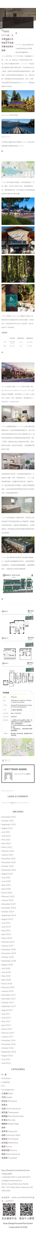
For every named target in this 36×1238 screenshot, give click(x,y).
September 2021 (9, 824)
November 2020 (9, 862)
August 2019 (7, 919)
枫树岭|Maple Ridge (10, 1123)
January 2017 (7, 1036)
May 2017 (6, 1021)
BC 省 (4, 1074)
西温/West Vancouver (11, 1154)
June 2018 (6, 972)
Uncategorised (8, 1089)
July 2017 (6, 1014)
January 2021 (7, 854)
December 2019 (9, 904)
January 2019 (7, 945)
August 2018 (7, 964)
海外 (4, 1127)
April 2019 (6, 934)
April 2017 (6, 1025)
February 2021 (8, 851)
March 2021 (7, 847)
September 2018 (9, 961)
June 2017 (6, 1017)
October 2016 (8, 1048)
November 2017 (9, 998)
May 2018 (6, 976)
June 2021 (6, 836)
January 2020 (7, 900)
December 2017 (9, 995)
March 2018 (7, 983)
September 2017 (9, 1006)
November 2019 (9, 908)
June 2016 (6, 1063)
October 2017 (8, 1002)
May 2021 (6, 839)
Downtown (6, 1078)
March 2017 (7, 1029)
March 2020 (7, 892)
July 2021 (6, 832)
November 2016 (9, 1044)
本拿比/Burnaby (8, 1120)
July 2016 (6, 1059)
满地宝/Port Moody (10, 1139)
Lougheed (6, 1082)
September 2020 (9, 870)
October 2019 (8, 911)
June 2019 (6, 926)
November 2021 (9, 817)
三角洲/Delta (7, 1093)
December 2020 (9, 858)
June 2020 (6, 881)
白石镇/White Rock (10, 1142)
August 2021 (7, 828)
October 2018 (8, 957)
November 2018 (9, 953)
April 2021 (6, 843)
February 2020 (8, 896)
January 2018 (7, 991)
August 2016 (7, 1055)
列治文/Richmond (9, 1101)
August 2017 (7, 1010)
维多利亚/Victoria (9, 1150)
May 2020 (6, 885)
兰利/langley (7, 1097)
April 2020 (6, 889)
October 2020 (8, 866)
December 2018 (9, 949)
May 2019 (6, 930)
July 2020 (6, 877)
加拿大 (5, 1105)
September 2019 (9, 915)
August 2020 (7, 873)
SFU (3, 1086)
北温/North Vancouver (11, 1108)
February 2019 (8, 942)
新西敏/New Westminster (13, 1116)
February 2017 (8, 1033)
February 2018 (8, 987)
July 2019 (6, 923)
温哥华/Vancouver (9, 1131)
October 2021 (8, 820)
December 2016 (9, 1040)
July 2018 (6, 968)
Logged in (13, 802)
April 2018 (6, 979)
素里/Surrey (7, 1146)
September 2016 (9, 1051)
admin (22, 769)
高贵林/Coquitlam (9, 1158)
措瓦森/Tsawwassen (10, 1112)
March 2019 (7, 938)
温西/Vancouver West (11, 1135)
